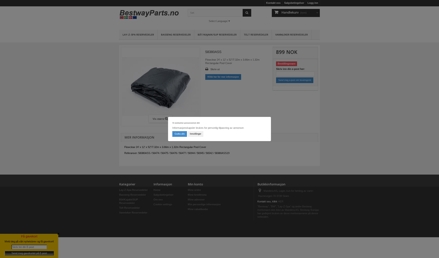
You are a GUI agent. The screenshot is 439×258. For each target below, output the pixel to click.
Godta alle (180, 134)
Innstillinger (195, 134)
